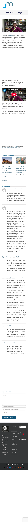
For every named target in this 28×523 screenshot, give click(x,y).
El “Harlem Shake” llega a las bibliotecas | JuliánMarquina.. (15, 207)
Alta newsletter (14, 448)
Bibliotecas (16, 146)
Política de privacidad (11, 464)
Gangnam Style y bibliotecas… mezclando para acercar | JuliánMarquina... (13, 326)
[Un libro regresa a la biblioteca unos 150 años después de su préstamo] (21, 158)
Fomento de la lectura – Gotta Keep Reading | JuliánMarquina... (11, 257)
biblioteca (4, 147)
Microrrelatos (14, 433)
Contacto (14, 452)
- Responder (21, 257)
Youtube (11, 35)
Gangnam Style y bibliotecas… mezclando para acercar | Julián (16, 189)
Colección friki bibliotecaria (14, 438)
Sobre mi (14, 426)
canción (12, 147)
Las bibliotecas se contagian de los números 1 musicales (13, 342)
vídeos (18, 147)
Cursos (13, 430)
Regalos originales (14, 443)
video (16, 147)
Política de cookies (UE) (20, 464)
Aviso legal (5, 464)
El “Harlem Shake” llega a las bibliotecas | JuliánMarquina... (13, 277)
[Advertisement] (14, 65)
